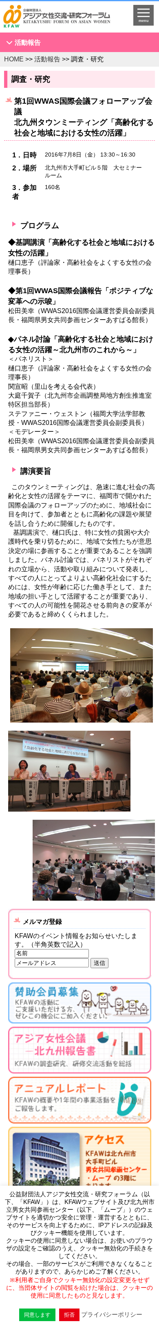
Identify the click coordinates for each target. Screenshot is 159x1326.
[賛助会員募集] (79, 1004)
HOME (14, 59)
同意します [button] (37, 1315)
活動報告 (28, 42)
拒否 (69, 1315)
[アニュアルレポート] (79, 1102)
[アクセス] (79, 1176)
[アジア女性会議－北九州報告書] (79, 1052)
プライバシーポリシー (111, 1314)
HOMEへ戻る (62, 18)
